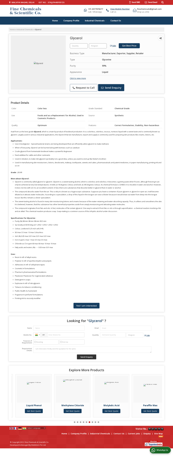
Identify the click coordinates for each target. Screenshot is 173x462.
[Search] (162, 2)
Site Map (158, 433)
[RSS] (161, 436)
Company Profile (71, 20)
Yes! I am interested (86, 305)
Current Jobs (134, 433)
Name (29, 328)
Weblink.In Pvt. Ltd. (38, 445)
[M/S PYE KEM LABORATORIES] (25, 10)
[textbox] (98, 45)
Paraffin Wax (146, 405)
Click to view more (78, 78)
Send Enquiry (112, 87)
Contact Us (115, 20)
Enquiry (147, 433)
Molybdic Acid (107, 405)
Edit (114, 45)
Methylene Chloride (68, 405)
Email (97, 328)
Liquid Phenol (29, 405)
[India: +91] (37, 334)
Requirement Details (27, 349)
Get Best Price (129, 45)
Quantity (95, 335)
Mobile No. (28, 335)
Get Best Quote (29, 411)
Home (55, 20)
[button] (120, 9)
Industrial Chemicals (94, 20)
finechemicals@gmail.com (149, 9)
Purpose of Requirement (27, 342)
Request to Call (85, 87)
